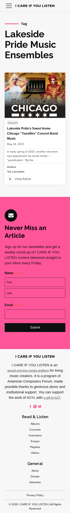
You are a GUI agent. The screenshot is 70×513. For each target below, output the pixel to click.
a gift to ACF (52, 397)
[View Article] (35, 128)
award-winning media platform (28, 370)
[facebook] (30, 406)
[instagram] (35, 406)
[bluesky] (39, 406)
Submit (35, 327)
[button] (9, 6)
